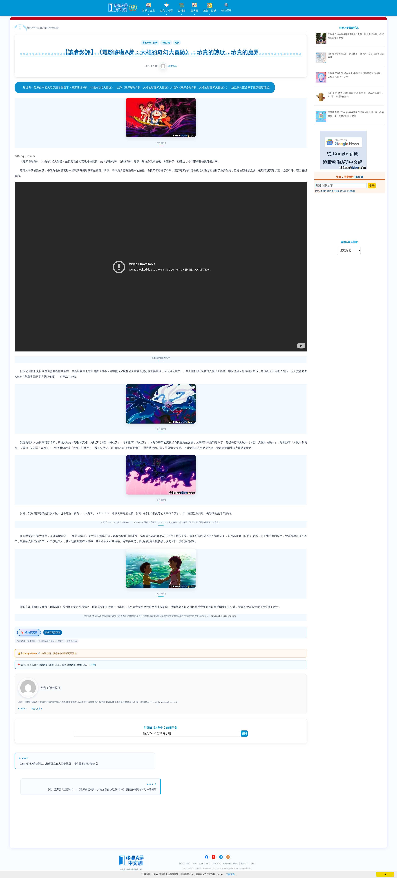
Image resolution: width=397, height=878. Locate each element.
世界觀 (194, 10)
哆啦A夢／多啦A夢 (26, 641)
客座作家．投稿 (150, 42)
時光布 (343, 191)
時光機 (330, 191)
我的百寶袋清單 (53, 632)
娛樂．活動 (209, 10)
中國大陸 (166, 42)
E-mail (21, 708)
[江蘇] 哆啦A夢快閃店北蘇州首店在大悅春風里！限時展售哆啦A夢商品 (58, 763)
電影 (177, 42)
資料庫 (182, 10)
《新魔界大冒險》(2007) (51, 641)
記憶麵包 (351, 191)
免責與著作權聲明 (230, 863)
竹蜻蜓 (337, 191)
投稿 (253, 863)
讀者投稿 (172, 66)
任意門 (323, 191)
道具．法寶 (166, 10)
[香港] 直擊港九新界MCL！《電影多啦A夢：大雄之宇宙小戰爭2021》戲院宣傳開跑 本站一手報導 (102, 789)
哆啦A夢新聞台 (51, 27)
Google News (30, 653)
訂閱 (244, 733)
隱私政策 (216, 863)
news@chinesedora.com (223, 616)
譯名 (208, 863)
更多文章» (37, 708)
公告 (194, 863)
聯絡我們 (244, 863)
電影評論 (72, 641)
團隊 (188, 863)
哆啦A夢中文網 (34, 27)
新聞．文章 (148, 10)
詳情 (93, 664)
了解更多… (231, 874)
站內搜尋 (226, 10)
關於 (181, 863)
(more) (358, 176)
